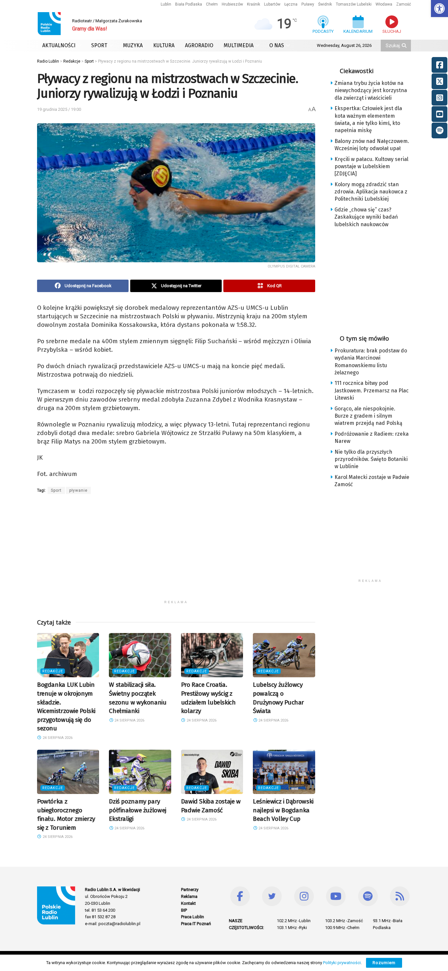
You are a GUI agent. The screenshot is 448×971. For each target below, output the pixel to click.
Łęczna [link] (290, 4)
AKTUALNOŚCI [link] (58, 45)
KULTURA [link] (163, 45)
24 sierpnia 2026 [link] (57, 738)
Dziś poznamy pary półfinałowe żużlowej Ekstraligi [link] (137, 810)
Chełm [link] (212, 4)
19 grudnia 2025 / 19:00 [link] (59, 109)
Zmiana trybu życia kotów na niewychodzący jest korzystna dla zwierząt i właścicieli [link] (371, 90)
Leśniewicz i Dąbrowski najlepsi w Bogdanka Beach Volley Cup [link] (283, 810)
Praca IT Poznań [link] (196, 923)
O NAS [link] (276, 45)
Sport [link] (56, 490)
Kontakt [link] (188, 903)
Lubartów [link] (272, 4)
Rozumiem (384, 962)
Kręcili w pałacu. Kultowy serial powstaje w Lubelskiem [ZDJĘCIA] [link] (371, 166)
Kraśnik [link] (253, 4)
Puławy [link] (307, 4)
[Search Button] (404, 45)
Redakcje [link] (52, 671)
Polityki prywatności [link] (342, 962)
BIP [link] (184, 910)
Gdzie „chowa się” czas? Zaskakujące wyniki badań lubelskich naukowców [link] (366, 217)
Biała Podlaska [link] (188, 4)
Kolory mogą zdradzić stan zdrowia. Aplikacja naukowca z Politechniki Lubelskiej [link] (371, 191)
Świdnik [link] (325, 4)
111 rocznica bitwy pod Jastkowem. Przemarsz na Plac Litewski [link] (372, 390)
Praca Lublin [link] (192, 916)
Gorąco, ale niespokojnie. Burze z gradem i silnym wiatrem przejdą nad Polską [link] (368, 416)
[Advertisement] (176, 551)
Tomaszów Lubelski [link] (354, 4)
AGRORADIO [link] (199, 45)
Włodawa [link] (384, 4)
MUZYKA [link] (133, 45)
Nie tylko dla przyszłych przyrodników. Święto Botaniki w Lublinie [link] (371, 459)
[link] (439, 8)
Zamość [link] (403, 4)
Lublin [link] (166, 4)
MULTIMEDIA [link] (239, 45)
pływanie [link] (78, 490)
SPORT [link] (99, 45)
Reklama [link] (189, 896)
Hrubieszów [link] (232, 4)
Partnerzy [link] (189, 889)
